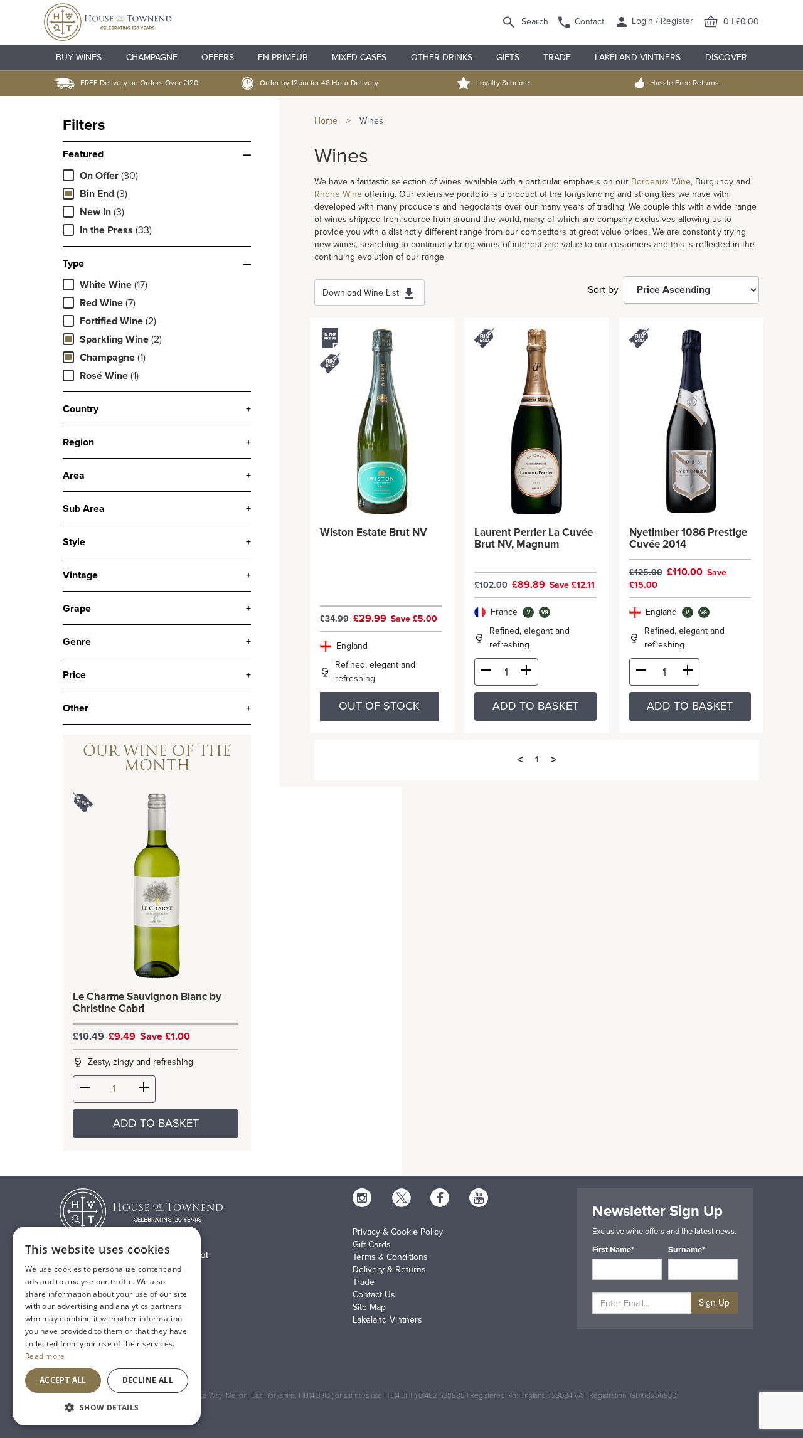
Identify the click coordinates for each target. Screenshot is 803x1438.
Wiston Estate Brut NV (373, 533)
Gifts (507, 57)
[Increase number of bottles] (143, 1089)
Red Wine (101, 303)
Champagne (152, 57)
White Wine (106, 285)
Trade (557, 57)
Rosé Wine (104, 376)
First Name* (613, 1250)
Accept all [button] (63, 1380)
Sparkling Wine (114, 339)
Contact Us (374, 1294)
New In (95, 212)
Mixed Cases (359, 57)
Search (534, 21)
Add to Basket (156, 1123)
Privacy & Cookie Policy (398, 1232)
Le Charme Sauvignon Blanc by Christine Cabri (147, 1003)
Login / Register (661, 21)
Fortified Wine (111, 321)
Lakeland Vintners (638, 57)
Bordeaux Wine (661, 181)
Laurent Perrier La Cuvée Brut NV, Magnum (533, 538)
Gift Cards (372, 1244)
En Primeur (283, 57)
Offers (217, 57)
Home (326, 120)
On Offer (99, 175)
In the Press (106, 230)
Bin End (97, 194)
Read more (45, 1356)
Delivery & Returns (389, 1269)
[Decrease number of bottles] (84, 1089)
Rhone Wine (338, 194)
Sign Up (714, 1302)
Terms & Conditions (390, 1257)
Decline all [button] (147, 1380)
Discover (726, 57)
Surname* (686, 1250)
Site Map (369, 1307)
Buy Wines (79, 57)
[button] (106, 1407)
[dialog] (107, 1326)
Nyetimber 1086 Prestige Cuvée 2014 (688, 538)
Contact (589, 21)
